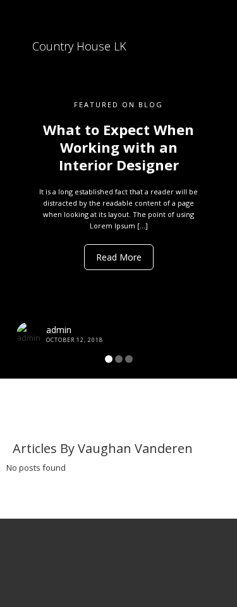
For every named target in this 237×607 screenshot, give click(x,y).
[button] (17, 189)
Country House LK (77, 46)
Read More (119, 257)
